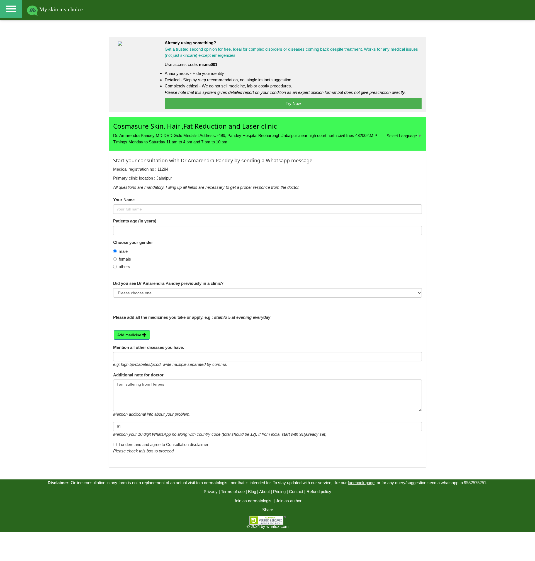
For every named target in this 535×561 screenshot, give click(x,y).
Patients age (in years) (134, 221)
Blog (252, 491)
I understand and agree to (163, 444)
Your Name (124, 199)
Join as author (288, 500)
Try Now (293, 103)
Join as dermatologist (253, 500)
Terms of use (233, 491)
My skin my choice (60, 9)
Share (267, 509)
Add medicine (129, 335)
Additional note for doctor (138, 375)
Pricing (279, 491)
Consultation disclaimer (187, 444)
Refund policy (319, 491)
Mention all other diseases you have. (148, 347)
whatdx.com (277, 526)
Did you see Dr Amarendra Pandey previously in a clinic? (168, 283)
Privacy (211, 491)
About (264, 491)
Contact (296, 491)
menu (11, 9)
